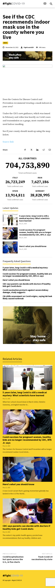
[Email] (49, 149)
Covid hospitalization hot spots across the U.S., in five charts (13, 559)
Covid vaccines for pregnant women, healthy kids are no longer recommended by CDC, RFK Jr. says (35, 232)
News (5, 43)
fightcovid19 (28, 47)
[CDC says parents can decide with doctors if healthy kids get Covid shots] (27, 510)
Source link (8, 141)
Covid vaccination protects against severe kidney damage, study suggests (25, 291)
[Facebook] (25, 149)
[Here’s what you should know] (10, 247)
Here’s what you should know (32, 246)
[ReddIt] (43, 149)
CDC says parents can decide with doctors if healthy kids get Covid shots (27, 285)
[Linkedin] (37, 149)
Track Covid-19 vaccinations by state (42, 558)
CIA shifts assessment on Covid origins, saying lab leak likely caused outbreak (27, 297)
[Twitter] (31, 149)
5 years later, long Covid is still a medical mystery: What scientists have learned (34, 218)
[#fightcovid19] (15, 3)
